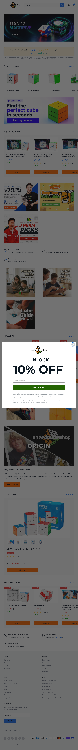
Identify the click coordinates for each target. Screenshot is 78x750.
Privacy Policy (35, 400)
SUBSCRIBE (39, 387)
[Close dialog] (73, 344)
